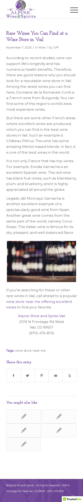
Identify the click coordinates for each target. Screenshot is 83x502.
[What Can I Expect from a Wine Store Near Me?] (23, 444)
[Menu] (70, 9)
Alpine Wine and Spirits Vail (41, 316)
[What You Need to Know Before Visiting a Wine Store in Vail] (23, 416)
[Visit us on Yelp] (70, 375)
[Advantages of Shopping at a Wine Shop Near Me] (59, 430)
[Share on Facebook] (13, 375)
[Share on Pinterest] (42, 375)
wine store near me (30, 350)
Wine (41, 47)
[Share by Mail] (55, 375)
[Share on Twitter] (28, 375)
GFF (56, 47)
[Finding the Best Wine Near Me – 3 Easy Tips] (59, 416)
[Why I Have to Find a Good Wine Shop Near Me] (23, 430)
